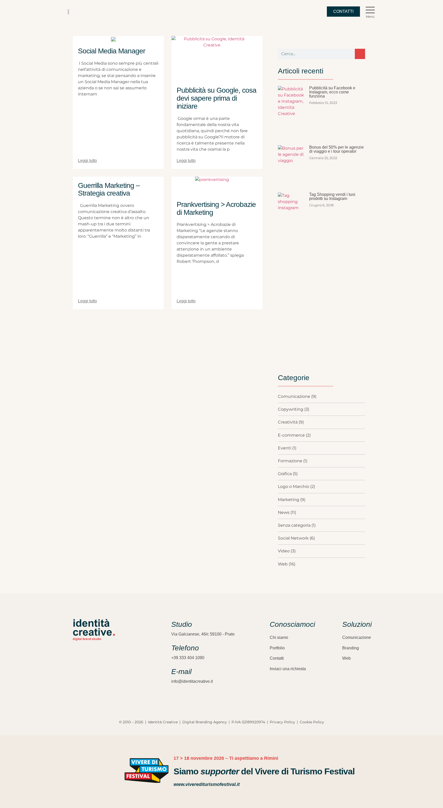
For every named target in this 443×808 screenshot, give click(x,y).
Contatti (277, 658)
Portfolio (277, 648)
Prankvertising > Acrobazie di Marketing (216, 208)
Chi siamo (279, 637)
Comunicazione (356, 637)
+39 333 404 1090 (187, 658)
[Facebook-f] (84, 677)
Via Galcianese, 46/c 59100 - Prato (203, 634)
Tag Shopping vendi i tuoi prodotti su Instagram (332, 196)
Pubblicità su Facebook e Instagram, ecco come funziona (332, 92)
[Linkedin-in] (93, 677)
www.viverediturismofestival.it (207, 784)
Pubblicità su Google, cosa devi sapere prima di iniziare (216, 98)
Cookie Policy (312, 722)
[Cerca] (360, 54)
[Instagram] (75, 677)
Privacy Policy (282, 722)
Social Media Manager (111, 51)
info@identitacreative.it (192, 681)
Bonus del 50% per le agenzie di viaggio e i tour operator (336, 149)
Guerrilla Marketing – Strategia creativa (109, 189)
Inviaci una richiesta (288, 669)
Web (346, 658)
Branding (350, 648)
